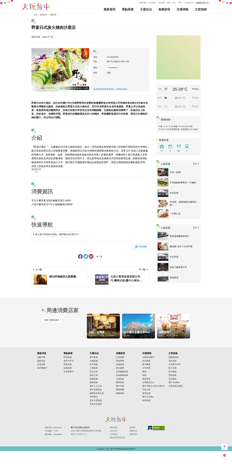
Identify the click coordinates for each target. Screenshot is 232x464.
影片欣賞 (172, 368)
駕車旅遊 (146, 393)
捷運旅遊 (94, 379)
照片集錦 (172, 371)
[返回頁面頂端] (224, 447)
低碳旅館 (120, 364)
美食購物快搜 (122, 375)
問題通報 (143, 246)
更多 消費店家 (51, 319)
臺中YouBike (148, 397)
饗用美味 (120, 382)
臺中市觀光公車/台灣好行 (153, 386)
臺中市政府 (116, 419)
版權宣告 (133, 430)
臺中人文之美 (96, 386)
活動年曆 (41, 357)
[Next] (87, 69)
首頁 (35, 14)
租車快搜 (146, 400)
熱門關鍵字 (42, 368)
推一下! (85, 256)
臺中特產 (120, 386)
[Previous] (33, 69)
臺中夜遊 (94, 357)
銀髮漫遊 (94, 382)
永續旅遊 (94, 361)
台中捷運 (146, 368)
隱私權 (132, 427)
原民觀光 (94, 397)
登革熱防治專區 (175, 386)
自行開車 (146, 361)
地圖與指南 (173, 357)
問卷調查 (172, 375)
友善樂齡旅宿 (122, 371)
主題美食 (120, 379)
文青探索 (94, 368)
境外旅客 (161, 2)
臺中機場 (146, 364)
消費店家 (52, 14)
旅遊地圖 (68, 368)
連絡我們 (133, 434)
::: (136, 2)
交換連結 (113, 434)
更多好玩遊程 (96, 404)
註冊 (168, 2)
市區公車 (146, 389)
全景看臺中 (69, 371)
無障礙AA (159, 428)
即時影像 (68, 357)
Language (187, 2)
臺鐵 (144, 371)
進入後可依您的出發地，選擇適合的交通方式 (56, 234)
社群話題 (41, 364)
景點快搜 (68, 364)
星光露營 (120, 368)
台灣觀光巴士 (148, 382)
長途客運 (146, 379)
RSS (180, 2)
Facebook (112, 67)
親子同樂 (94, 364)
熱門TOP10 (69, 361)
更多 (195, 163)
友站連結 (172, 379)
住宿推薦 (120, 357)
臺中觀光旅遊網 (35, 6)
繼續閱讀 (36, 169)
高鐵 (144, 375)
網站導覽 (142, 2)
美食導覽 (120, 361)
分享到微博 (91, 256)
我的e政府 (150, 428)
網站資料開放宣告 (117, 437)
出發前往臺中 (148, 357)
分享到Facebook (80, 256)
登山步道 (94, 371)
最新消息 (41, 361)
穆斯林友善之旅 (97, 393)
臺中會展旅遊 (96, 389)
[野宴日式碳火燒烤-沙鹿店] (60, 69)
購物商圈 (120, 389)
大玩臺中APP (174, 364)
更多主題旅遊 (96, 400)
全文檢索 (152, 2)
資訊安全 (113, 430)
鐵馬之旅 (94, 375)
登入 (174, 2)
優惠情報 (120, 393)
